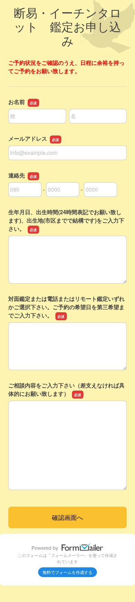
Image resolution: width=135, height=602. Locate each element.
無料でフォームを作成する (67, 572)
